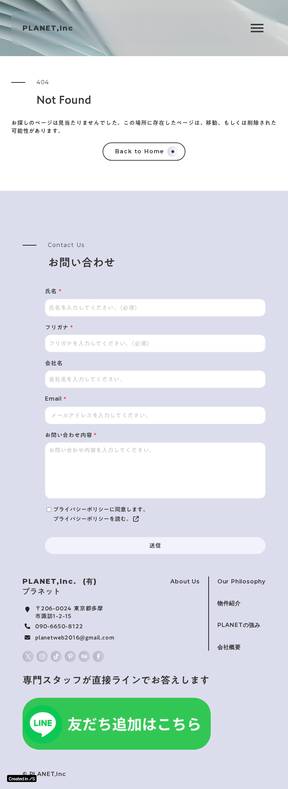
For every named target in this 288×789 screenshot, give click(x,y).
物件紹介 (229, 603)
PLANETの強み (239, 625)
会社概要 (229, 647)
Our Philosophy (241, 581)
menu (257, 28)
